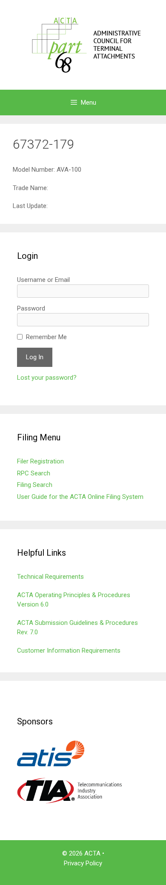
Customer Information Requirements (68, 650)
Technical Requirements (50, 576)
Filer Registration (40, 461)
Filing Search (34, 485)
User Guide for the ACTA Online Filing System (80, 497)
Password (31, 308)
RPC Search (33, 473)
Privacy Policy (83, 863)
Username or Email (43, 280)
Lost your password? (47, 377)
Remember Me (46, 337)
